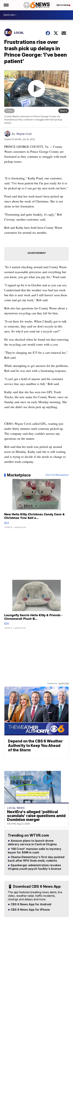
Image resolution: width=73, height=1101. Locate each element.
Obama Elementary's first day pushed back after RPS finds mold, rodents (36, 859)
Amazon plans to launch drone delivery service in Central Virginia (32, 842)
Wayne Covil (23, 133)
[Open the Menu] (6, 5)
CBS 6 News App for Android (30, 904)
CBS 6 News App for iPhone (30, 909)
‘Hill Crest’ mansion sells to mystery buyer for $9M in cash (34, 850)
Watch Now (63, 5)
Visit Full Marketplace (57, 475)
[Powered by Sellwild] (63, 683)
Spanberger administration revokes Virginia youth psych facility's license (34, 867)
